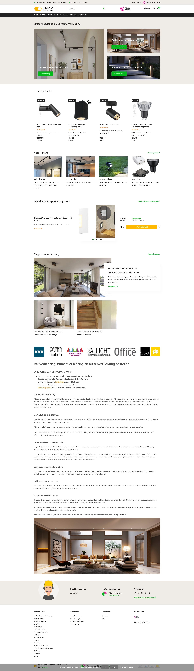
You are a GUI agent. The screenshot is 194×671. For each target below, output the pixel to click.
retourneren (123, 515)
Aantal (123, 227)
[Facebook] (135, 593)
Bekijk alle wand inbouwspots (148, 201)
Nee (114, 667)
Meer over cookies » (126, 667)
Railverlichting (39, 15)
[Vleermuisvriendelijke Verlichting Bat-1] (81, 110)
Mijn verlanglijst (74, 624)
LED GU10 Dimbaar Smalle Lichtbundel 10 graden (142, 125)
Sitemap (36, 656)
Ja (104, 667)
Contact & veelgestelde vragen (43, 616)
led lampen (153, 485)
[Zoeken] (104, 9)
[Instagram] (142, 593)
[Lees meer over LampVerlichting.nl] (97, 351)
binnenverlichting (99, 447)
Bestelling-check (44, 388)
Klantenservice (136, 2)
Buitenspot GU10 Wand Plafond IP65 (49, 125)
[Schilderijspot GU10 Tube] (112, 110)
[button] (91, 239)
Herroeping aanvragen (77, 621)
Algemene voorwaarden (41, 645)
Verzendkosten (38, 619)
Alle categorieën (153, 153)
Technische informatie (41, 632)
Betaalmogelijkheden (40, 621)
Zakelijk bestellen (39, 629)
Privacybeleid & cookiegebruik (43, 648)
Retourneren (38, 627)
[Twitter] (138, 593)
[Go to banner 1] (69, 54)
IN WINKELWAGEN (142, 227)
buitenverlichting (112, 447)
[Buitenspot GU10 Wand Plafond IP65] (49, 110)
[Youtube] (149, 593)
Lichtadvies (37, 635)
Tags (103, 619)
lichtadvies (59, 382)
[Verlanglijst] (154, 8)
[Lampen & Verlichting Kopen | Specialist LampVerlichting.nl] (44, 9)
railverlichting (89, 447)
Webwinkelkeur (155, 2)
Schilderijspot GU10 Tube (110, 124)
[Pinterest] (146, 593)
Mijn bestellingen (75, 619)
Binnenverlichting (54, 15)
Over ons (36, 640)
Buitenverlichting (70, 15)
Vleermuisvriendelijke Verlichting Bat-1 (76, 125)
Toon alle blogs (153, 254)
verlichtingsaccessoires (88, 485)
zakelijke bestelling (108, 427)
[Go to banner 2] (133, 41)
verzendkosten (58, 435)
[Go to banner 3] (133, 67)
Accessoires (83, 15)
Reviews (36, 643)
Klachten (36, 651)
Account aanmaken (76, 616)
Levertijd (36, 624)
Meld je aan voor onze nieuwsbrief (145, 597)
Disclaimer (37, 653)
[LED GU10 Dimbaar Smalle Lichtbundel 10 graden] (144, 110)
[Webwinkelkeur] (125, 9)
